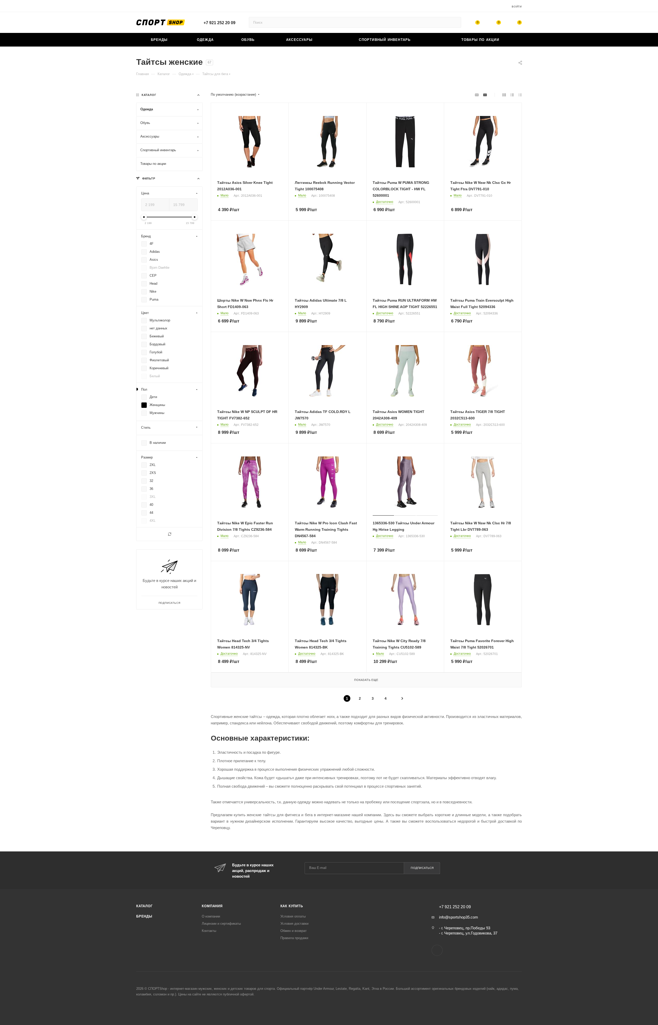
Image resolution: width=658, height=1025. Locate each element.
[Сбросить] (169, 534)
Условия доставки (294, 923)
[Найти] (455, 22)
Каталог (144, 906)
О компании (211, 916)
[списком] (512, 95)
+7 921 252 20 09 (219, 23)
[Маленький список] (476, 95)
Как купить (291, 906)
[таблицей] (520, 95)
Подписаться (422, 867)
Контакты (209, 931)
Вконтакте (437, 950)
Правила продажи (294, 938)
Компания (212, 906)
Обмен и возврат (293, 931)
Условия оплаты (293, 916)
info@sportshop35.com (458, 917)
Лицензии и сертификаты (221, 923)
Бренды (144, 916)
